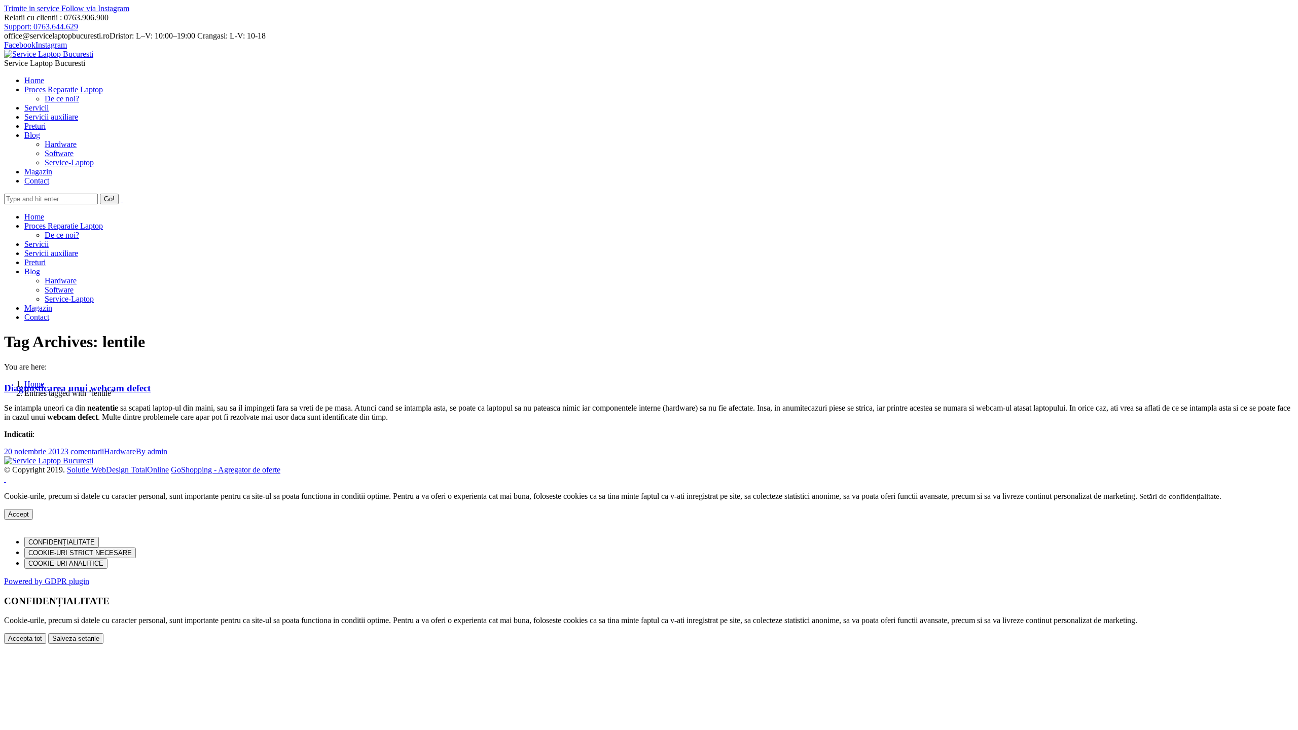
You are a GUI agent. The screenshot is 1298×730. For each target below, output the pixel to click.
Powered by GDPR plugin (46, 581)
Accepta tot (25, 638)
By (151, 451)
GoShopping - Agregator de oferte (225, 469)
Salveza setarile (75, 638)
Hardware (120, 451)
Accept (18, 514)
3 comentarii (84, 451)
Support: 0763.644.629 (41, 26)
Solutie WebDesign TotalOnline (118, 469)
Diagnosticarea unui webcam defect (77, 388)
